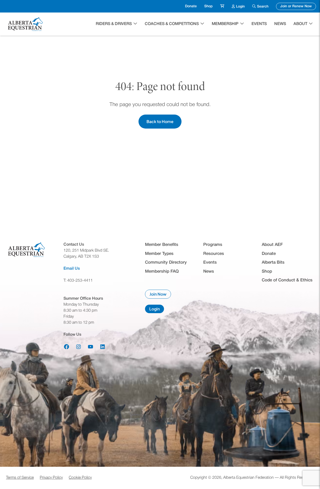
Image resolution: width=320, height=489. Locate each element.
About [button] (300, 24)
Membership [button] (225, 24)
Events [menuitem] (259, 24)
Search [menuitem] (262, 6)
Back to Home (160, 121)
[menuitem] (222, 6)
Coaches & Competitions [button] (172, 24)
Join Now (160, 295)
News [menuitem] (280, 24)
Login (156, 309)
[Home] (26, 24)
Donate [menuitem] (191, 6)
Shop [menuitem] (208, 6)
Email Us (72, 268)
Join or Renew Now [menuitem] (298, 6)
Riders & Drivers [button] (114, 24)
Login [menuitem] (240, 6)
